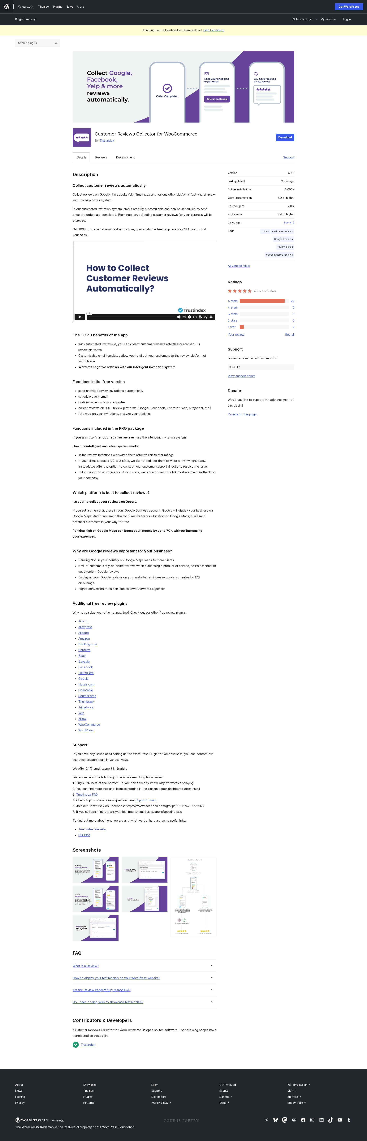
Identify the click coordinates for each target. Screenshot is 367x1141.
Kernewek (58, 1120)
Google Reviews (283, 239)
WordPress (86, 730)
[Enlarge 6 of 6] (212, 862)
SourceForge (87, 696)
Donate (225, 1096)
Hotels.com (86, 684)
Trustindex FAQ (87, 794)
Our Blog (84, 835)
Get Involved (227, 1084)
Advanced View (239, 266)
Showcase (90, 1084)
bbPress (294, 1096)
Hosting (20, 1096)
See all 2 (289, 222)
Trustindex (107, 140)
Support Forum (146, 800)
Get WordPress (349, 6)
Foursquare (86, 673)
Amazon (84, 638)
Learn (154, 1084)
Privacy (20, 1102)
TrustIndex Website (92, 829)
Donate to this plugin (242, 414)
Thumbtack (86, 701)
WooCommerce (89, 724)
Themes (88, 1090)
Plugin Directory (25, 19)
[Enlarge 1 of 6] (113, 862)
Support (288, 157)
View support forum (241, 376)
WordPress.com (299, 1084)
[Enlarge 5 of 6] (162, 891)
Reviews (101, 157)
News (18, 1090)
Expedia (84, 661)
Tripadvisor (86, 707)
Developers (158, 1096)
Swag (224, 1102)
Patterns (88, 1102)
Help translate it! (213, 30)
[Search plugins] (56, 43)
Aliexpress (85, 627)
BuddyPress (296, 1102)
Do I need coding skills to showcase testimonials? (108, 1002)
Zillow (82, 719)
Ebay (82, 656)
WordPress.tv (161, 1102)
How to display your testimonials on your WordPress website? (116, 978)
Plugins (87, 1096)
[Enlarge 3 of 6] (113, 920)
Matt (291, 1090)
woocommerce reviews (279, 254)
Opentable (85, 690)
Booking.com (87, 644)
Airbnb (82, 621)
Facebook (85, 667)
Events (223, 1090)
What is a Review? (86, 966)
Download (285, 137)
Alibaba (83, 633)
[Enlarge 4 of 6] (162, 862)
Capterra (84, 650)
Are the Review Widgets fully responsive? (102, 990)
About (19, 1084)
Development (125, 157)
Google (83, 679)
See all (289, 334)
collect (265, 231)
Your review (236, 334)
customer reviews (282, 231)
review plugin (285, 246)
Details (81, 157)
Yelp (81, 713)
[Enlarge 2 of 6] (113, 891)
